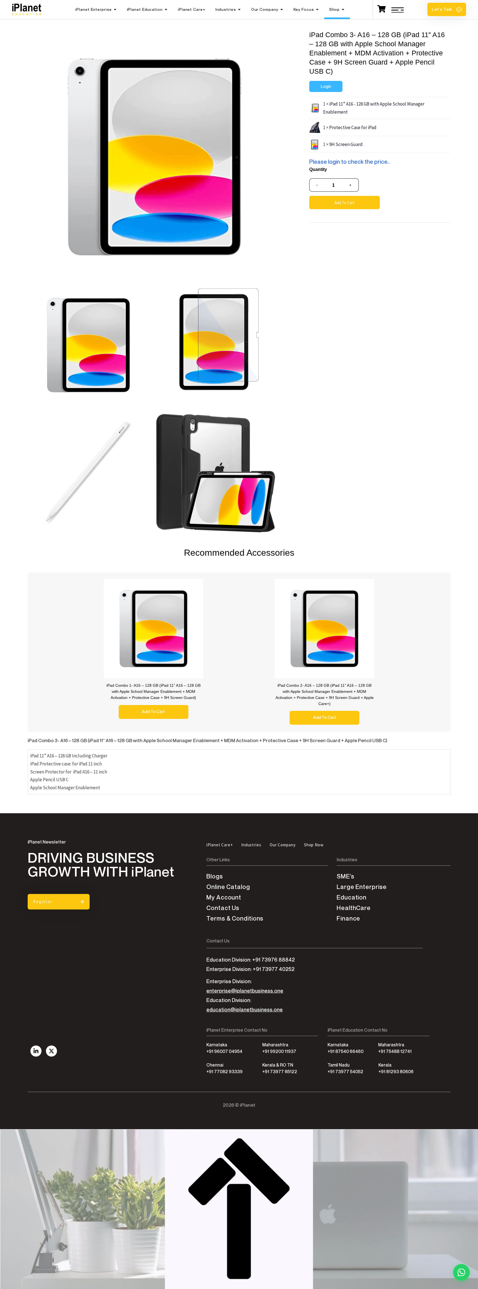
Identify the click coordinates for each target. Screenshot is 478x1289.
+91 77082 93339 (224, 1071)
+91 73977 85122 (279, 1071)
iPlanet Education (145, 9)
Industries (225, 9)
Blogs (214, 876)
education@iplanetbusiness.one (244, 1009)
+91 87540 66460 (345, 1051)
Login (326, 86)
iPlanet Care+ (192, 9)
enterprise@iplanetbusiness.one (244, 991)
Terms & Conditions (234, 918)
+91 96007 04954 (224, 1051)
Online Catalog (228, 887)
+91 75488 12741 (395, 1051)
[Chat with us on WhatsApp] (461, 1272)
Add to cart (344, 202)
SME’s (345, 876)
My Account (223, 897)
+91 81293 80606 (396, 1071)
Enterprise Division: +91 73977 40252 (250, 969)
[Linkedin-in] (35, 1051)
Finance (348, 918)
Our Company (264, 9)
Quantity (318, 169)
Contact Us (222, 908)
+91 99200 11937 (279, 1051)
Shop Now (314, 844)
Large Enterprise (361, 887)
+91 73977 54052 (345, 1071)
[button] (446, 9)
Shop (334, 9)
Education (352, 897)
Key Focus (303, 9)
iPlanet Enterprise (93, 9)
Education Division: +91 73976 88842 (250, 960)
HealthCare (354, 908)
